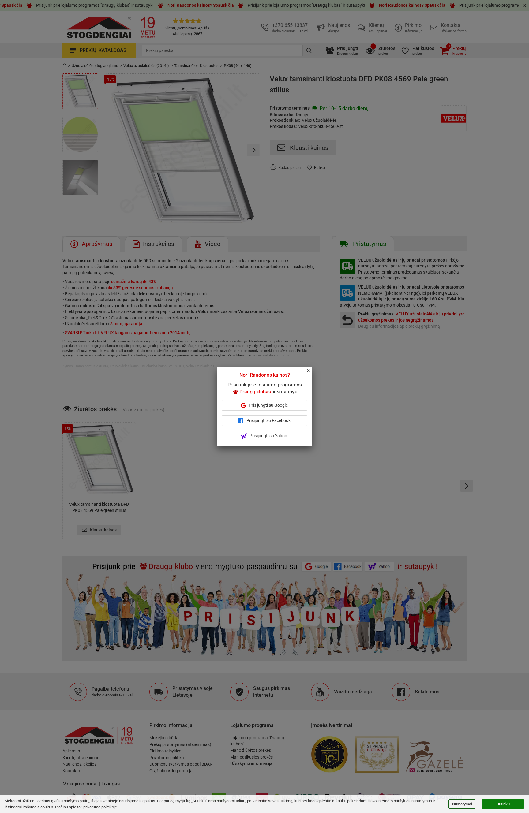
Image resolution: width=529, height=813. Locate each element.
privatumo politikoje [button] (100, 807)
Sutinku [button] (503, 804)
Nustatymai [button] (462, 804)
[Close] (311, 373)
